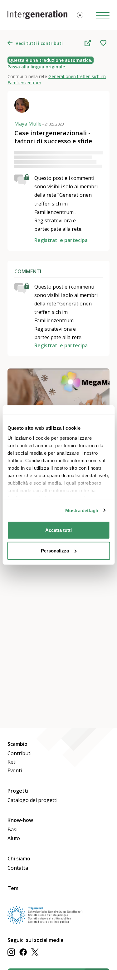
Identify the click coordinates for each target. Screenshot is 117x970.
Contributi (19, 753)
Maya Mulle (39, 123)
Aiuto (13, 838)
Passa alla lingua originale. (36, 67)
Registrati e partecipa (61, 240)
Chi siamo (18, 858)
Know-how (20, 820)
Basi (12, 829)
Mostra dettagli (81, 510)
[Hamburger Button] (103, 14)
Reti (12, 761)
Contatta (17, 867)
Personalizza (55, 550)
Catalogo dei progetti (32, 800)
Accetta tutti (58, 530)
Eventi (14, 770)
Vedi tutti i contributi (39, 43)
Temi (13, 888)
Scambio (17, 743)
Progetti (17, 790)
